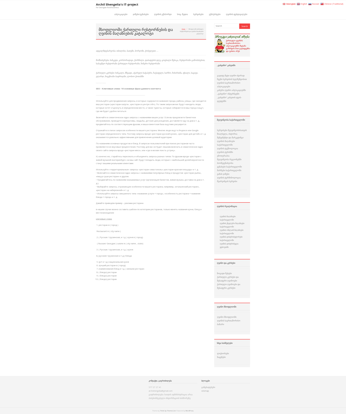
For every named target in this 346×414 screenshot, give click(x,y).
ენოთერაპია (223, 155)
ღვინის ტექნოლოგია (227, 148)
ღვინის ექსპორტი (163, 14)
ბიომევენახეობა (225, 163)
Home (183, 29)
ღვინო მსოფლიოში (227, 317)
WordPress (189, 411)
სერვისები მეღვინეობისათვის (232, 130)
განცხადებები (208, 387)
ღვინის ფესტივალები (236, 14)
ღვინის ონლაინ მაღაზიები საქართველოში (231, 232)
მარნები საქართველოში (229, 170)
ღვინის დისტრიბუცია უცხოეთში (229, 245)
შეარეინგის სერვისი (227, 181)
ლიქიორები (223, 353)
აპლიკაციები (120, 14)
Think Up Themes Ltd (168, 411)
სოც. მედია (182, 14)
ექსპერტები (215, 14)
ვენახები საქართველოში (229, 166)
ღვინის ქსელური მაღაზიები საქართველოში (232, 225)
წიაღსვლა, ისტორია (227, 133)
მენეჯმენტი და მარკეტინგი (230, 137)
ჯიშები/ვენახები (141, 14)
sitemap (205, 390)
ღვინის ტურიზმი (225, 152)
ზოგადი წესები (224, 273)
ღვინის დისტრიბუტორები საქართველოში (231, 238)
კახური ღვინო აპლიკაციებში (231, 90)
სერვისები (198, 14)
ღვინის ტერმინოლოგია (229, 177)
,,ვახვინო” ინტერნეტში (228, 93)
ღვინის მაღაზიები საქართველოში (228, 218)
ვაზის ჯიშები (223, 174)
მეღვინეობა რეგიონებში (229, 159)
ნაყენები (221, 357)
